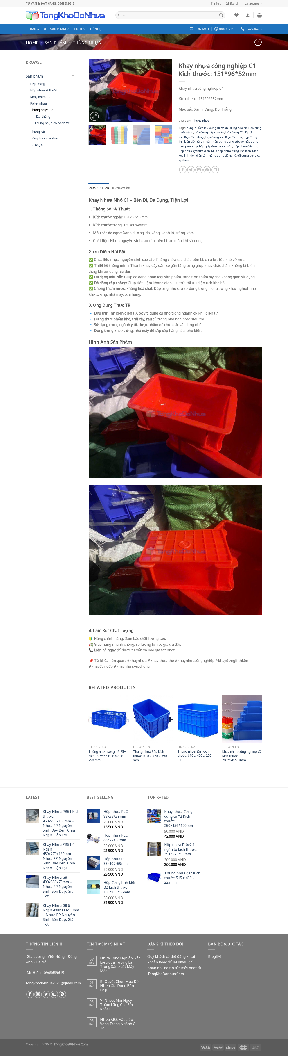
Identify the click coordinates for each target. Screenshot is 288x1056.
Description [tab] (99, 187)
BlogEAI (214, 956)
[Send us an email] (54, 994)
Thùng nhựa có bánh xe (52, 122)
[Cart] (259, 15)
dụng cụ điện (238, 127)
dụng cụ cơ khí (219, 127)
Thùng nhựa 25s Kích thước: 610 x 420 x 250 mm (194, 755)
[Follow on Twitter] (46, 994)
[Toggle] (73, 76)
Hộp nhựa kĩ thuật (43, 90)
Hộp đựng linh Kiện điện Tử (223, 137)
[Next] (165, 90)
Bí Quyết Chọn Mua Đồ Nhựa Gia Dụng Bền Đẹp (119, 985)
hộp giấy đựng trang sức (215, 146)
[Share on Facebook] (183, 169)
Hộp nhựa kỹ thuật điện (194, 150)
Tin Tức (215, 3)
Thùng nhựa (86, 42)
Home (32, 42)
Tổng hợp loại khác (44, 138)
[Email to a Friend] (199, 169)
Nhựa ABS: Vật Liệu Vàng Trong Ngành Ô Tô (118, 1023)
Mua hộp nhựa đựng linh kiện (231, 150)
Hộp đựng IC (234, 132)
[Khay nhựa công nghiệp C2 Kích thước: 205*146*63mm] (242, 719)
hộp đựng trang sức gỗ (228, 141)
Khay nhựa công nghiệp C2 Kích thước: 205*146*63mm (242, 755)
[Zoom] (94, 116)
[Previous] (96, 90)
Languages (252, 3)
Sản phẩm (58, 29)
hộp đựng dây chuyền (209, 132)
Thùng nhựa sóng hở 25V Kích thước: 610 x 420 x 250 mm (107, 755)
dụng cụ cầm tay (197, 127)
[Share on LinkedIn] (215, 169)
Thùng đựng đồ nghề (221, 155)
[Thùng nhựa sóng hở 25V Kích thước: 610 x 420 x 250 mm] (108, 719)
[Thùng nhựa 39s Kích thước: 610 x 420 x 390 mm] (153, 719)
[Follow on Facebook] (30, 994)
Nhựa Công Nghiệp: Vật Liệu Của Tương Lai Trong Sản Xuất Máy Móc (120, 964)
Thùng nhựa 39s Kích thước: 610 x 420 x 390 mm (150, 755)
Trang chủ (37, 29)
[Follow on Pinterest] (62, 994)
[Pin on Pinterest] (207, 169)
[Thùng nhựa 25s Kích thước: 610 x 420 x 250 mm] (198, 719)
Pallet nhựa (38, 103)
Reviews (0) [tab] (121, 187)
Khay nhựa (38, 96)
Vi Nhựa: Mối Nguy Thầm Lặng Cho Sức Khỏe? (117, 1004)
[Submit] (221, 15)
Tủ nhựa (36, 144)
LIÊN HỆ (96, 29)
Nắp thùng (42, 116)
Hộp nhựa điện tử (245, 146)
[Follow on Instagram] (38, 994)
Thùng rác (37, 131)
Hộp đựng (37, 83)
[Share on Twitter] (191, 169)
